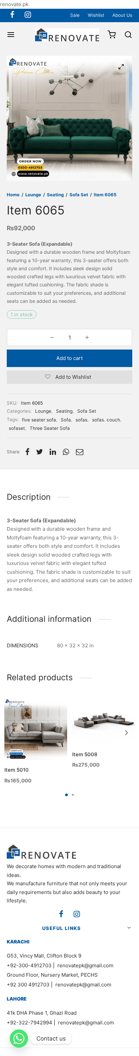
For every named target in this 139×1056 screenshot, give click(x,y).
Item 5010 (16, 770)
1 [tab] (66, 795)
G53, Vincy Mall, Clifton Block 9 (44, 955)
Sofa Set (79, 194)
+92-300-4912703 (29, 965)
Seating (55, 194)
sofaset (17, 428)
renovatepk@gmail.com (85, 965)
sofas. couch (106, 419)
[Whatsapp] (19, 1038)
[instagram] (27, 15)
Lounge (33, 194)
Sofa (66, 419)
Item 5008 (84, 754)
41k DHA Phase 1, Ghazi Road (42, 1013)
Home (13, 194)
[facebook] (12, 15)
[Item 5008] (103, 721)
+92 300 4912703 (28, 984)
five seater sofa (39, 419)
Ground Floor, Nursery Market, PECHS (52, 975)
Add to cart (69, 358)
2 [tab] (73, 795)
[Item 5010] (35, 729)
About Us (122, 15)
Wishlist (96, 15)
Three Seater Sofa (50, 428)
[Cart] (112, 35)
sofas (81, 419)
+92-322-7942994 (29, 1022)
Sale (75, 15)
